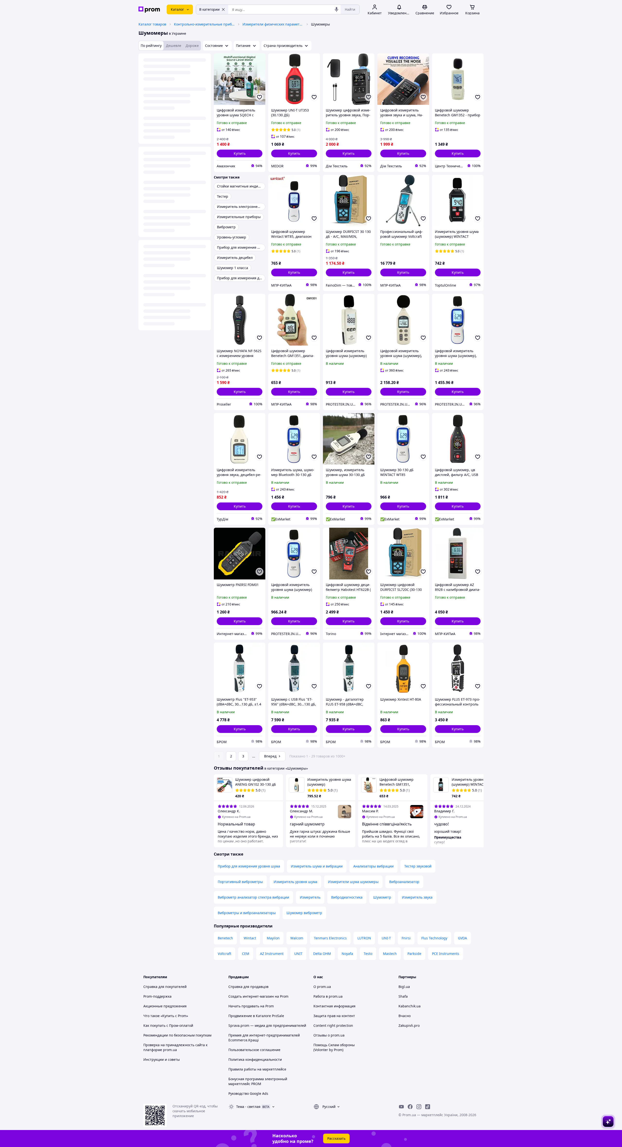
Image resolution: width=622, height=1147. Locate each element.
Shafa (403, 996)
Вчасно (404, 1015)
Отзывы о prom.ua (329, 1035)
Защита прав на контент (334, 1015)
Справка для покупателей (165, 986)
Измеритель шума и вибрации (317, 866)
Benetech (225, 938)
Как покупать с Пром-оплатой (168, 1025)
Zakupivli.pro (409, 1025)
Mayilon (273, 938)
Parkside (414, 953)
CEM (245, 953)
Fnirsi (406, 938)
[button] (239, 153)
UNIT (298, 953)
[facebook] (410, 1107)
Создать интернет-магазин (251, 996)
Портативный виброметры (240, 881)
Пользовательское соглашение (254, 1049)
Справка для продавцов (248, 986)
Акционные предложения (165, 1006)
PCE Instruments (445, 953)
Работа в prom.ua (328, 996)
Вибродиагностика (347, 897)
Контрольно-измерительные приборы (204, 24)
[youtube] (401, 1107)
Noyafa (347, 953)
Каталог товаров (152, 24)
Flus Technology (434, 938)
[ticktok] (428, 1107)
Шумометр (382, 897)
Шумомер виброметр (304, 912)
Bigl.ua (404, 986)
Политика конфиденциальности (255, 1059)
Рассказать (336, 1138)
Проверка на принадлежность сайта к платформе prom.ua (175, 1047)
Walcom (296, 938)
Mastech (390, 953)
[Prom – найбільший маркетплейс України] (149, 10)
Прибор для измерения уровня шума (249, 866)
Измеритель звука (417, 897)
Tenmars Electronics (330, 938)
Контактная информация (334, 1006)
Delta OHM (322, 953)
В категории (209, 9)
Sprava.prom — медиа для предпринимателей (267, 1025)
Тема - (248, 1106)
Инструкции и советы (161, 1059)
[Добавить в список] (259, 97)
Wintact (250, 938)
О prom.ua (322, 986)
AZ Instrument (272, 953)
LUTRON (364, 938)
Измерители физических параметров (272, 24)
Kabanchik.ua (409, 1006)
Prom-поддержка (157, 996)
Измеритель (310, 897)
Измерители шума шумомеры (353, 881)
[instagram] (419, 1107)
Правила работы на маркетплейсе (257, 1069)
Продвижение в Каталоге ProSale (256, 1015)
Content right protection (333, 1025)
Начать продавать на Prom (251, 1006)
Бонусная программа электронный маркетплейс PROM (257, 1081)
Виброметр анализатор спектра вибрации (253, 897)
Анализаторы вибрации (373, 866)
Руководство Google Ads (248, 1093)
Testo (368, 953)
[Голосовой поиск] (336, 9)
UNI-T (386, 938)
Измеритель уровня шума (295, 881)
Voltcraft (224, 953)
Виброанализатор (404, 881)
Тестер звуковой (418, 866)
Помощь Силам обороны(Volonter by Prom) (334, 1047)
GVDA (462, 938)
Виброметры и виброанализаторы (247, 912)
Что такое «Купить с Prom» (165, 1015)
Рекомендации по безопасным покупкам (177, 1035)
